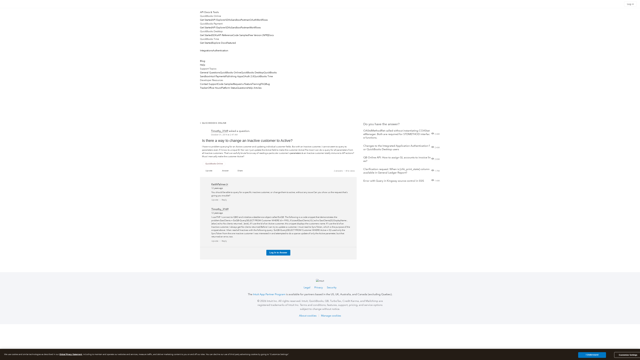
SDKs (228, 19)
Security (331, 287)
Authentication (220, 50)
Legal (307, 287)
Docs (271, 35)
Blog (202, 61)
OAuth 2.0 (248, 76)
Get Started (206, 19)
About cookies (307, 315)
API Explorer (219, 19)
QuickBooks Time (263, 76)
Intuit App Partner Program (269, 294)
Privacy (318, 287)
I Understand (592, 355)
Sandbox (236, 19)
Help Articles (255, 87)
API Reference (225, 35)
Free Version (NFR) (258, 35)
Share (240, 171)
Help (202, 64)
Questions (242, 87)
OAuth (253, 19)
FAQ (263, 84)
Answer (225, 171)
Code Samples (240, 35)
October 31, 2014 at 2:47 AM (224, 135)
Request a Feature (242, 84)
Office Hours (214, 87)
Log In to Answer (278, 252)
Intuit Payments (217, 76)
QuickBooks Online (230, 72)
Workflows (262, 19)
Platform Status (229, 87)
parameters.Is (296, 153)
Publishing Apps (234, 76)
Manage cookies (331, 315)
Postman (245, 19)
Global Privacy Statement (70, 354)
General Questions (210, 72)
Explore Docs (219, 42)
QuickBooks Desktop (252, 72)
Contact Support (209, 84)
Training (256, 84)
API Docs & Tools (209, 12)
